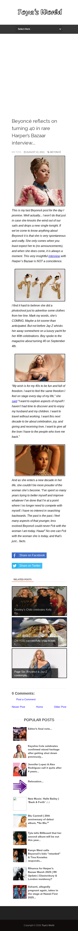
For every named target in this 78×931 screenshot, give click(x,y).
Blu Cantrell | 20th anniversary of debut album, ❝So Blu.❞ (41, 819)
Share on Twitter (29, 565)
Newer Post (18, 706)
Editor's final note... (40, 728)
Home (39, 706)
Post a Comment (26, 699)
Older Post (60, 706)
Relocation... (36, 781)
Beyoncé (55, 152)
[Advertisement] (39, 75)
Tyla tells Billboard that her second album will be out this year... (44, 836)
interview (54, 256)
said (14, 401)
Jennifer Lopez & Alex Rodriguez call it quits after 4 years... (44, 768)
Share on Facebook (32, 555)
